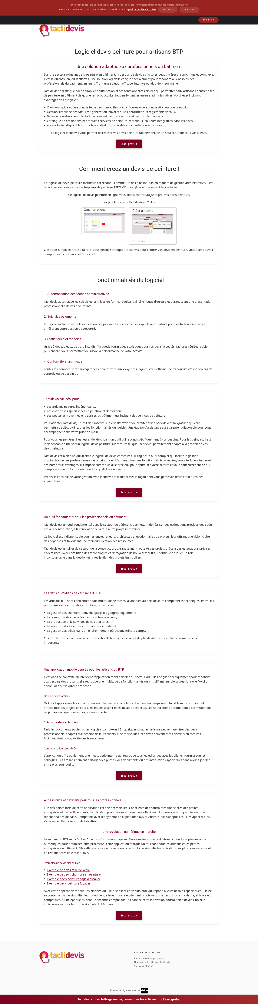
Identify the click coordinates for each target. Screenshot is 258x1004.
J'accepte (168, 9)
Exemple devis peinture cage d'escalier (73, 879)
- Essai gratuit (171, 999)
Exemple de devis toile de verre (68, 870)
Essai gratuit (129, 144)
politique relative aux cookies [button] (142, 9)
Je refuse (189, 9)
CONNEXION (208, 20)
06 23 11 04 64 (146, 966)
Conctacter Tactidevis (147, 952)
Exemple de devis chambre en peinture (74, 874)
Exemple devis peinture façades (69, 883)
